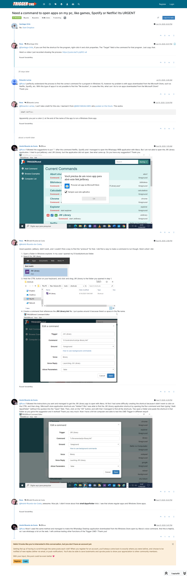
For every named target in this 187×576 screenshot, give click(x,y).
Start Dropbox (28, 27)
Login (26, 561)
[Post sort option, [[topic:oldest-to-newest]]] (158, 17)
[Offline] (15, 26)
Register (17, 561)
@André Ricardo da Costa (35, 241)
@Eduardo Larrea (32, 103)
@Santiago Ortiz (32, 44)
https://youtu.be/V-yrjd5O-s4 (74, 52)
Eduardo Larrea (25, 80)
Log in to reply (169, 18)
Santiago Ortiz (24, 24)
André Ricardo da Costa (28, 146)
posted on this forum (104, 106)
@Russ (43, 146)
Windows (17, 18)
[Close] (173, 544)
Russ (21, 44)
